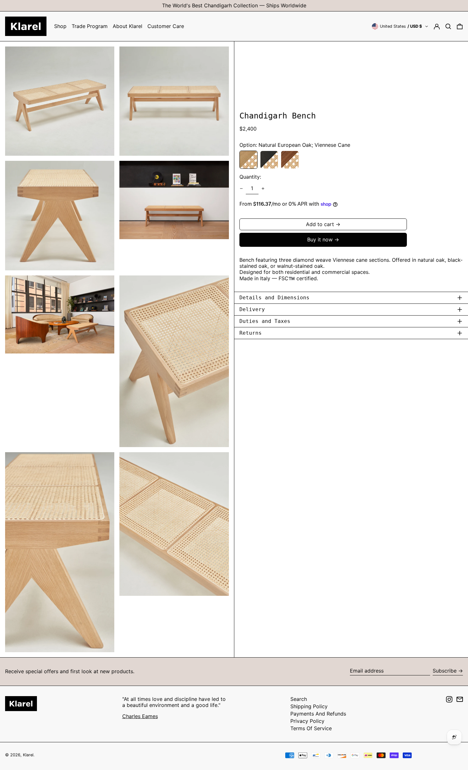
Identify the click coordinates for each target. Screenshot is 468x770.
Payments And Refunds (318, 713)
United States (401, 26)
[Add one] (263, 188)
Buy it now (320, 239)
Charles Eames (140, 716)
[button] (448, 26)
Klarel (28, 754)
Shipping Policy (309, 706)
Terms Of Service (311, 728)
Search (298, 699)
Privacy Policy (307, 721)
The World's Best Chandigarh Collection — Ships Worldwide (234, 5)
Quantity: (250, 177)
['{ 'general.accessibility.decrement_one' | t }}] (241, 188)
